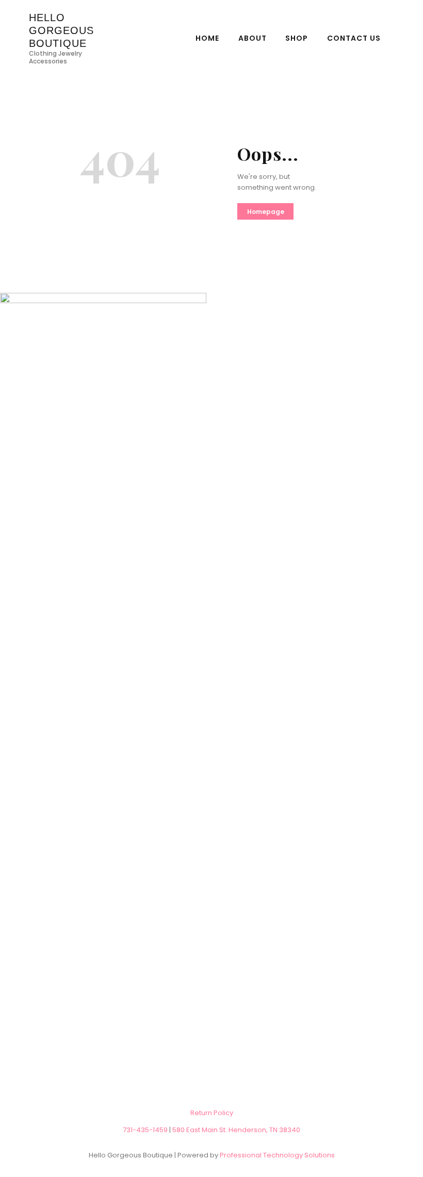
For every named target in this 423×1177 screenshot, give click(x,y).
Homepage (265, 211)
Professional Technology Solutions (277, 1155)
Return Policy (211, 1113)
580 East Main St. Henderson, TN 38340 (236, 1130)
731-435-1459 (145, 1130)
